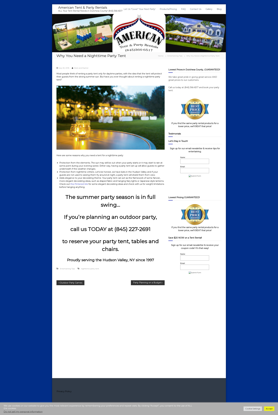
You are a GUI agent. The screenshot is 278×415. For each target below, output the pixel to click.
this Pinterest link (79, 184)
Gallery (209, 9)
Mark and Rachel (81, 68)
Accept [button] (269, 408)
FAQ (183, 9)
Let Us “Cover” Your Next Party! (139, 9)
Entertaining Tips (175, 56)
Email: (182, 167)
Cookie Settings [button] (252, 408)
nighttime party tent (90, 269)
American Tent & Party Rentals (82, 8)
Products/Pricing (168, 9)
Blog (219, 9)
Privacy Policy (64, 391)
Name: (182, 157)
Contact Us (195, 9)
